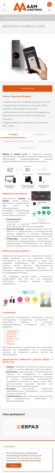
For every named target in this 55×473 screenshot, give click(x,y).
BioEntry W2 (12, 338)
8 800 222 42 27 (49, 10)
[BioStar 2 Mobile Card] (27, 58)
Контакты (10, 446)
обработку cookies (30, 458)
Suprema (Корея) (21, 96)
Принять (13, 465)
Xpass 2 (9, 341)
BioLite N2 (11, 336)
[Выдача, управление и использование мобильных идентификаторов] (27, 176)
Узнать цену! (28, 88)
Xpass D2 (10, 343)
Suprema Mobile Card (18, 17)
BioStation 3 (12, 333)
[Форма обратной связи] (49, 4)
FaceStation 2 (12, 331)
